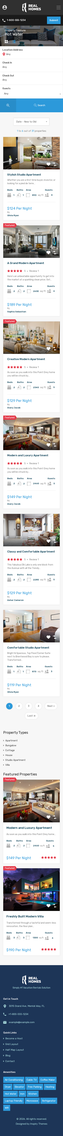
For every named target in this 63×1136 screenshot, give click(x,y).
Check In (7, 62)
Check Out (8, 75)
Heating (49, 1086)
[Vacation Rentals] (31, 11)
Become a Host (14, 1038)
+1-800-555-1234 (18, 1014)
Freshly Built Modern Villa (25, 916)
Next (50, 706)
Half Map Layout (14, 1050)
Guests (6, 88)
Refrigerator (49, 1100)
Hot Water (10, 1093)
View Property (32, 162)
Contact (10, 1061)
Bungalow (10, 745)
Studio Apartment (15, 760)
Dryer (8, 1086)
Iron (22, 1093)
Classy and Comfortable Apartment (31, 551)
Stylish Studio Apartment (24, 174)
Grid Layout (11, 1044)
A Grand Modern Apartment (25, 263)
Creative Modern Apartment (26, 359)
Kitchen (32, 1093)
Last (30, 715)
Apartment (11, 740)
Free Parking (35, 1086)
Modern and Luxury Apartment (27, 455)
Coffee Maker (48, 1079)
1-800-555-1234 (16, 20)
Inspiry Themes (38, 1123)
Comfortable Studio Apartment (28, 647)
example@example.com (22, 1022)
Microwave (32, 1100)
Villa (7, 764)
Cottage (10, 750)
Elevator (19, 1086)
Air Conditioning (14, 1079)
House (8, 755)
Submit (53, 20)
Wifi (7, 1107)
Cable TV (32, 1079)
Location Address (12, 50)
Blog (7, 1055)
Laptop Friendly (13, 1100)
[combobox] (31, 94)
